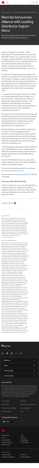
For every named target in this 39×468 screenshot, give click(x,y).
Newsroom (23, 401)
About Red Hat (5, 435)
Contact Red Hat (6, 440)
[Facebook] (12, 354)
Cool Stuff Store (25, 442)
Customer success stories (9, 408)
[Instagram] (21, 354)
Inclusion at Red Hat (7, 442)
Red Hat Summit (6, 444)
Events (3, 438)
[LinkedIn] (3, 354)
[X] (16, 354)
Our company (5, 401)
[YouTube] (7, 354)
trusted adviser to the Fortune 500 (12, 392)
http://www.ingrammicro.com (14, 171)
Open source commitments (28, 404)
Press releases (6, 12)
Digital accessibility (25, 457)
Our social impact (25, 408)
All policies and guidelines (8, 457)
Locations (23, 438)
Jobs (21, 411)
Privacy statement (6, 454)
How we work (5, 404)
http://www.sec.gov (6, 298)
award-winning (19, 396)
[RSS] (15, 203)
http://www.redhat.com (23, 174)
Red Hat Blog (24, 440)
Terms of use (24, 454)
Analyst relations (6, 411)
